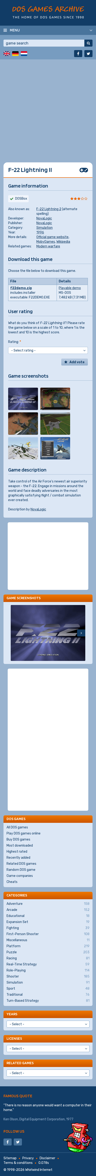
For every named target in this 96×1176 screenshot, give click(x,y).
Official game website (52, 237)
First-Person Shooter (48, 934)
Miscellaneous (48, 940)
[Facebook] (78, 53)
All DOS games (17, 827)
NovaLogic (44, 218)
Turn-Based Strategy (48, 1001)
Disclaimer (47, 1158)
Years (12, 1014)
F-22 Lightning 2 (48, 209)
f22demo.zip (21, 288)
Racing (48, 958)
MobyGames (45, 242)
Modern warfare (48, 246)
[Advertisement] (48, 107)
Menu (15, 30)
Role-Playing (48, 970)
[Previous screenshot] (15, 632)
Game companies (20, 876)
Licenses (14, 1038)
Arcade (48, 910)
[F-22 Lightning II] (23, 399)
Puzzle (48, 952)
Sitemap (10, 1158)
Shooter (48, 976)
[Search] (88, 43)
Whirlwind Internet (38, 1170)
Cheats (12, 882)
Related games (20, 1063)
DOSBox (21, 199)
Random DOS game (21, 870)
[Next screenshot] (81, 632)
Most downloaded (20, 846)
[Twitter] (88, 53)
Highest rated (17, 852)
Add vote (77, 362)
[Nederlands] (24, 53)
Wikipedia (63, 242)
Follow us (13, 1131)
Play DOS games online (24, 833)
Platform (48, 946)
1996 (40, 232)
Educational (48, 916)
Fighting (48, 928)
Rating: (14, 342)
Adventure (48, 904)
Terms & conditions (18, 1163)
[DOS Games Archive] (48, 12)
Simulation (44, 228)
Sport (48, 989)
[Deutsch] (15, 53)
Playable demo (70, 288)
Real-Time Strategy (48, 964)
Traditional (48, 995)
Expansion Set (48, 922)
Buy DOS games (18, 839)
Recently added (18, 858)
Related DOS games (21, 864)
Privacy (28, 1158)
